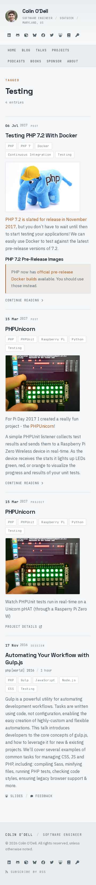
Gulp (25, 680)
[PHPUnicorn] (42, 566)
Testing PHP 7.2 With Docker (41, 135)
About (72, 61)
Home (12, 50)
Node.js (69, 680)
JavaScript (45, 680)
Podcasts (16, 61)
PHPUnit (27, 339)
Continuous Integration (29, 154)
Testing (64, 154)
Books (35, 61)
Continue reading (23, 300)
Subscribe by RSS (27, 872)
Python (77, 339)
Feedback (42, 796)
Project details (22, 627)
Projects (60, 50)
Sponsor (54, 61)
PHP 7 (26, 146)
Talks (41, 50)
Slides (15, 796)
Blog (26, 50)
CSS (11, 689)
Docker (43, 146)
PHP (11, 146)
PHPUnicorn (20, 329)
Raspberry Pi (53, 339)
